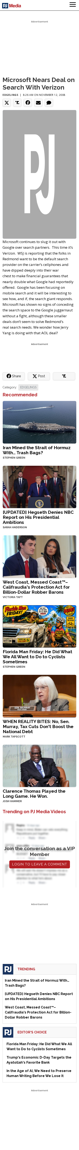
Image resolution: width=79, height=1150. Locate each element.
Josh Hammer (12, 801)
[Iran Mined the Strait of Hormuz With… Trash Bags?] (39, 421)
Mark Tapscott (14, 736)
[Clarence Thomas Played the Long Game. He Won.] (39, 765)
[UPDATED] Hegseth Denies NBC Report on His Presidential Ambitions (38, 517)
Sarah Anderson (15, 527)
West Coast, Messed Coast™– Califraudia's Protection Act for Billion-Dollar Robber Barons (36, 587)
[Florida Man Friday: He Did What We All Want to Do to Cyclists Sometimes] (39, 625)
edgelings (10, 95)
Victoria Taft (13, 597)
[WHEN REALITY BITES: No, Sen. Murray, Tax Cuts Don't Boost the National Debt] (39, 695)
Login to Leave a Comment (39, 864)
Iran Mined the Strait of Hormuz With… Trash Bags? (37, 450)
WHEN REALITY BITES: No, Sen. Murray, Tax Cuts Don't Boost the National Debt (38, 726)
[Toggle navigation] (72, 5)
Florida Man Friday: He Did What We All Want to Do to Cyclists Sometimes (37, 656)
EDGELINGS (28, 387)
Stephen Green (14, 457)
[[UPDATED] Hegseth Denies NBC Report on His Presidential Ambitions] (39, 486)
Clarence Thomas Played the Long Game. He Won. (34, 793)
